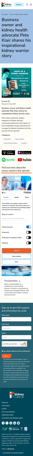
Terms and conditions (8, 412)
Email (4, 333)
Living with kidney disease (10, 143)
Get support (5, 14)
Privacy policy (6, 405)
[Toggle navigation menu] (31, 4)
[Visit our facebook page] (3, 423)
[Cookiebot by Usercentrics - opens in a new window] (23, 193)
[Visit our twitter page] (7, 423)
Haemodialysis (7, 139)
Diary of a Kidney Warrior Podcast (19, 14)
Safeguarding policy (8, 415)
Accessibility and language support (12, 418)
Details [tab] (16, 197)
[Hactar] (10, 449)
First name (5, 315)
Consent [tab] (5, 197)
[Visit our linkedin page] (14, 423)
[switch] (28, 232)
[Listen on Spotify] (8, 160)
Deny (16, 262)
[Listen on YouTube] (24, 159)
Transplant (24, 143)
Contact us (5, 402)
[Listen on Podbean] (8, 152)
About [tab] (27, 197)
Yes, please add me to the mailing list (16, 351)
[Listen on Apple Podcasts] (24, 152)
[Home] (6, 4)
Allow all (16, 250)
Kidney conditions (19, 139)
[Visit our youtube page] (18, 423)
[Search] (27, 4)
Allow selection (16, 256)
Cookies (4, 409)
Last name (5, 324)
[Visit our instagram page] (10, 423)
